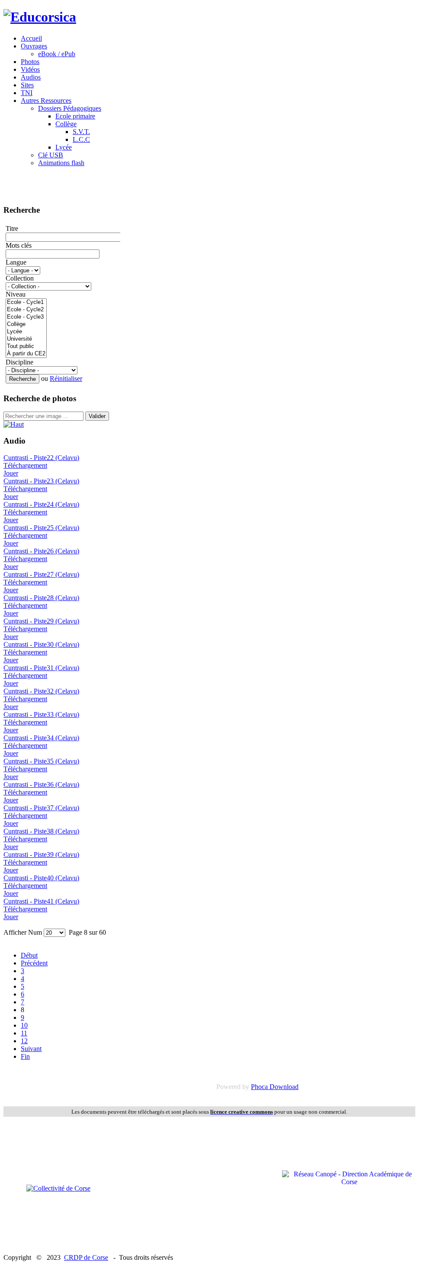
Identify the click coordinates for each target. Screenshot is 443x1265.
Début (29, 955)
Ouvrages (34, 46)
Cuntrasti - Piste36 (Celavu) (41, 784)
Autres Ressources (46, 100)
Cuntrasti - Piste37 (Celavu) (41, 807)
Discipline (19, 362)
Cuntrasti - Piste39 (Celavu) (41, 854)
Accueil (31, 38)
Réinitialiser (66, 378)
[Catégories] (13, 424)
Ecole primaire (75, 116)
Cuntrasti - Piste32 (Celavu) (41, 691)
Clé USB (50, 155)
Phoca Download (275, 1086)
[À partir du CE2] (26, 354)
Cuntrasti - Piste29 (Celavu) (41, 621)
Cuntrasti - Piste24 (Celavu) (41, 504)
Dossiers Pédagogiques (69, 108)
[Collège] (26, 324)
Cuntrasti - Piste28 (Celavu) (41, 597)
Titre (12, 228)
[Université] (26, 339)
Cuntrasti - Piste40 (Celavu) (41, 878)
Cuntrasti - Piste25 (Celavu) (41, 527)
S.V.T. (81, 131)
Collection (20, 278)
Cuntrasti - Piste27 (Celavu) (41, 574)
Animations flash (61, 162)
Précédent (34, 963)
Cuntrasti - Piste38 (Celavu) (41, 831)
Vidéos (30, 69)
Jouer (10, 473)
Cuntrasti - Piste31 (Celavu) (41, 667)
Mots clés (19, 245)
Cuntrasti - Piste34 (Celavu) (41, 737)
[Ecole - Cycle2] (26, 309)
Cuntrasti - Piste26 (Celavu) (41, 551)
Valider (97, 416)
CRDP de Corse (86, 1257)
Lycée (63, 147)
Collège (66, 124)
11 (24, 1033)
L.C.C (81, 139)
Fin (25, 1056)
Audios (31, 77)
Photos (30, 61)
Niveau (16, 294)
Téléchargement (25, 465)
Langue (16, 262)
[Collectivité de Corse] (58, 1188)
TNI (26, 92)
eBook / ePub (56, 54)
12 (24, 1041)
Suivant (31, 1048)
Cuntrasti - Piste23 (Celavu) (41, 481)
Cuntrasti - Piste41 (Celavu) (41, 901)
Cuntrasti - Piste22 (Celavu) (41, 457)
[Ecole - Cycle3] (26, 317)
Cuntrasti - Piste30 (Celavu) (41, 644)
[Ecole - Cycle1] (26, 302)
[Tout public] (26, 346)
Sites (27, 85)
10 (24, 1025)
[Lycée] (26, 331)
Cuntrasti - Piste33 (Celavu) (41, 714)
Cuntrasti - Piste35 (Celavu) (41, 761)
